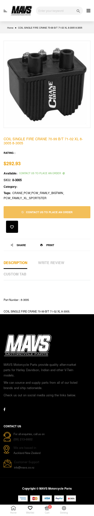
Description (15, 262)
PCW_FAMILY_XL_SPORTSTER (25, 198)
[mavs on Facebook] (4, 409)
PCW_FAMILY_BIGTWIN (47, 193)
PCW (27, 193)
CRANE (17, 193)
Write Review (51, 262)
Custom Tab (15, 274)
